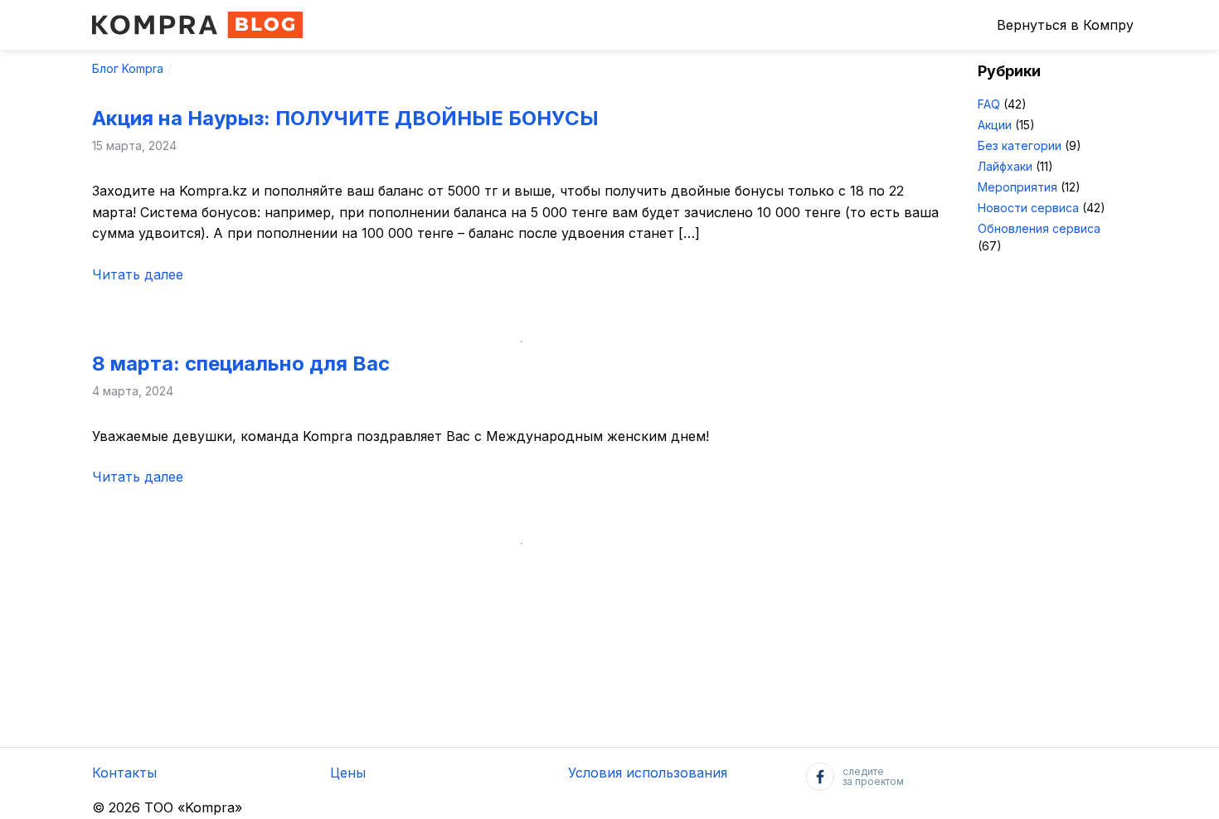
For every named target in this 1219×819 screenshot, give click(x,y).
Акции (995, 125)
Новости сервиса (1028, 208)
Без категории (1019, 145)
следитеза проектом (873, 776)
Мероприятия (1017, 187)
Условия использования (647, 772)
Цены (348, 772)
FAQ (989, 104)
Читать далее (137, 274)
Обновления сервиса (1039, 228)
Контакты (124, 772)
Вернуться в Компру (1065, 25)
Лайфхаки (1005, 166)
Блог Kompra (127, 68)
